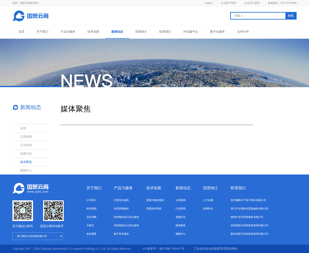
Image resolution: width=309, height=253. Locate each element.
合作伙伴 (243, 31)
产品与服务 (68, 31)
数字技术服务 (121, 233)
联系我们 (165, 31)
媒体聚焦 (26, 162)
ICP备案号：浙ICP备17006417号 (164, 248)
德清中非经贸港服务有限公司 (247, 217)
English (209, 2)
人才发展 (208, 200)
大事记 (90, 225)
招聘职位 (208, 208)
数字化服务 (217, 31)
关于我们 (42, 31)
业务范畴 (91, 217)
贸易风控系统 (153, 208)
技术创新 (93, 31)
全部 (23, 128)
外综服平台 (190, 31)
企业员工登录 (252, 2)
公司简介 (91, 200)
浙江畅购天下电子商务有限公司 (248, 200)
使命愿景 (91, 233)
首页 (21, 31)
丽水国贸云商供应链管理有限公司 (249, 233)
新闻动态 (117, 31)
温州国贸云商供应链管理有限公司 (249, 225)
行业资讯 (26, 145)
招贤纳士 (141, 31)
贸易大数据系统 (155, 200)
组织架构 (91, 208)
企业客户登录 (228, 2)
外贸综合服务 (121, 200)
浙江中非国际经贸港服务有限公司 (249, 208)
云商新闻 (26, 136)
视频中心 (26, 170)
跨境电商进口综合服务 (126, 217)
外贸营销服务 (121, 208)
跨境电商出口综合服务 (126, 225)
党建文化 (26, 153)
